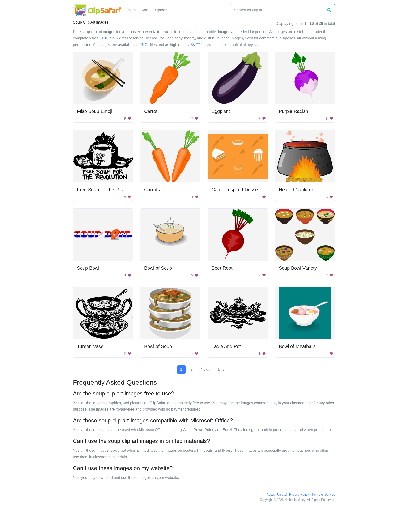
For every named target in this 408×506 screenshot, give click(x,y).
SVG (195, 45)
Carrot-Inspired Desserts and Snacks (250, 189)
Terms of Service (323, 494)
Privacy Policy (299, 494)
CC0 (103, 38)
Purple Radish (293, 111)
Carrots (152, 189)
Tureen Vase (90, 346)
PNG (144, 45)
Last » (223, 369)
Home (133, 10)
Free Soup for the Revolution (107, 189)
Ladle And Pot (226, 346)
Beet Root (222, 268)
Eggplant (221, 111)
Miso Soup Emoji (94, 111)
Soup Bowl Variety (298, 268)
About (146, 10)
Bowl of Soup (158, 268)
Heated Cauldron (296, 189)
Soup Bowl (88, 268)
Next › (206, 369)
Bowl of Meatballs (297, 346)
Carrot (150, 111)
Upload (161, 10)
